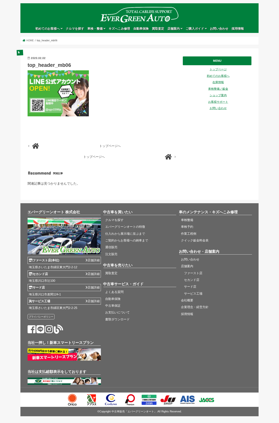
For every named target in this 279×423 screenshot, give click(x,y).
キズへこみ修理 (119, 28)
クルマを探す (75, 28)
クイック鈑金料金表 (195, 240)
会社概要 (187, 300)
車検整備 (187, 220)
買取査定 (158, 28)
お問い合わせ (219, 28)
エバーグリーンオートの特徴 (125, 226)
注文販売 (111, 254)
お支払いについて (117, 312)
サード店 (188, 286)
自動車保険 (141, 28)
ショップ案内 (218, 95)
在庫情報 (218, 82)
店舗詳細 (93, 260)
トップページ (218, 69)
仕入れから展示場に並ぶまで (125, 233)
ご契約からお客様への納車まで (126, 240)
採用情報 (238, 28)
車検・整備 (95, 28)
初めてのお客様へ (48, 28)
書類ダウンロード (117, 319)
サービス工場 (191, 293)
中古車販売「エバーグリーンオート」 (134, 411)
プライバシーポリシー (41, 316)
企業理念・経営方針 (195, 307)
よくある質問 (114, 292)
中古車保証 (113, 305)
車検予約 (187, 226)
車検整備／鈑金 (218, 88)
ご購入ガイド (195, 28)
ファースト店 (191, 273)
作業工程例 (188, 233)
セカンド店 (190, 280)
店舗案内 (174, 28)
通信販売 (111, 247)
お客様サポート (218, 101)
